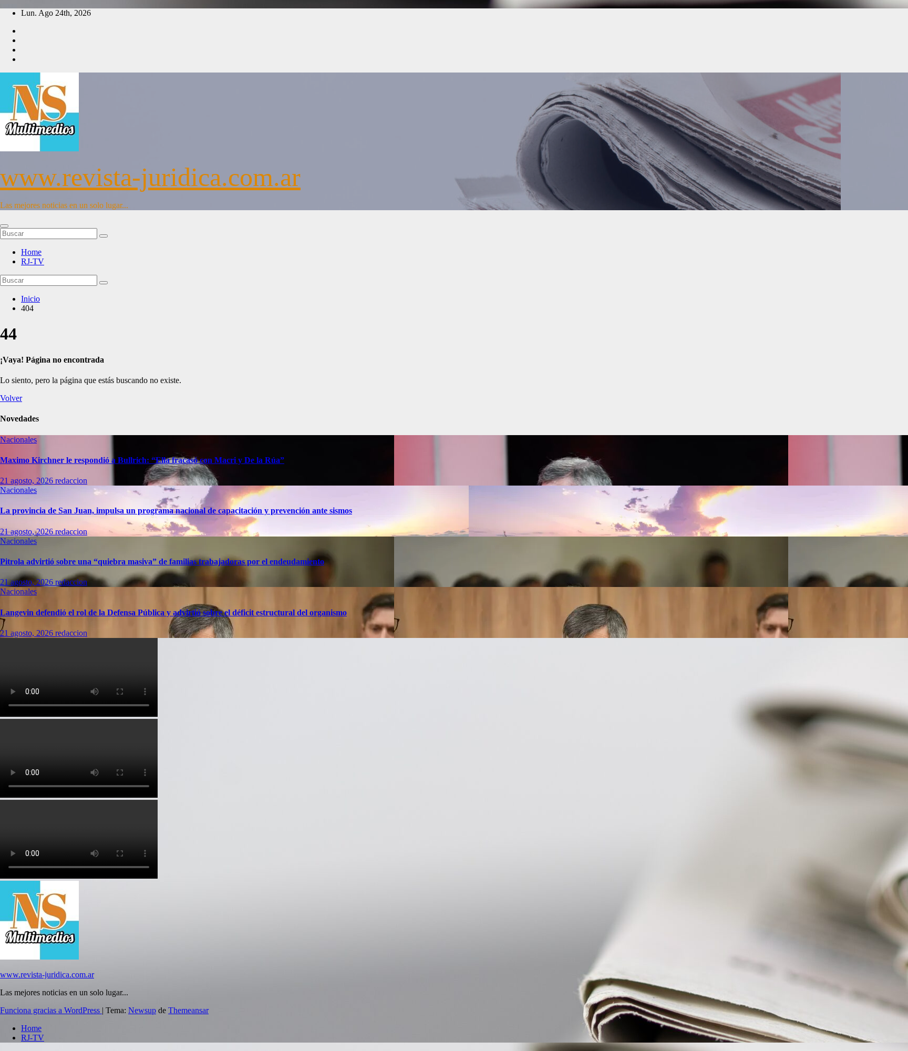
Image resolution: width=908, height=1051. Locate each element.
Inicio (30, 298)
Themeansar (188, 1010)
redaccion (71, 480)
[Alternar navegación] (4, 226)
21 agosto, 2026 (27, 480)
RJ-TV (32, 261)
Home (31, 252)
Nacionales (18, 439)
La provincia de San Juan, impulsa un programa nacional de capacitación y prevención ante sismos (176, 510)
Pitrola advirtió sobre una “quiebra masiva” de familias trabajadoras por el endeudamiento (162, 561)
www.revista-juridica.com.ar (150, 177)
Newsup (142, 1010)
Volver (11, 398)
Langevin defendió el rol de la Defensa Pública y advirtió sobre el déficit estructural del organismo (173, 612)
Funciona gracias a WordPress (51, 1010)
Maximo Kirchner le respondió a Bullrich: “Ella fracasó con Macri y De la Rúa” (142, 460)
